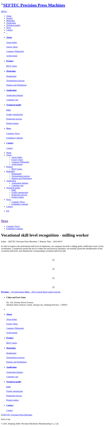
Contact (9, 30)
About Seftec (11, 42)
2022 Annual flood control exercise (42, 292)
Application (11, 23)
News (8, 28)
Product (9, 18)
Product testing (12, 123)
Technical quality (13, 25)
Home (8, 153)
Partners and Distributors (16, 85)
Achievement (11, 56)
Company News (13, 133)
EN (7, 211)
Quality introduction (14, 114)
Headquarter (11, 76)
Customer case (12, 100)
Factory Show (12, 47)
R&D (8, 110)
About (8, 16)
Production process (14, 119)
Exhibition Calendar (14, 138)
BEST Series (11, 66)
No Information (13, 292)
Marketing (10, 21)
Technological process (15, 81)
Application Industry (14, 95)
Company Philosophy (15, 51)
